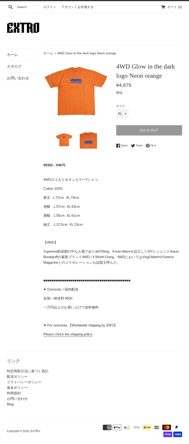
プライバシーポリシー (24, 382)
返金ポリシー (17, 387)
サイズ (120, 106)
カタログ (14, 66)
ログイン (49, 7)
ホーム (12, 55)
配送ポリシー (17, 376)
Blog (10, 404)
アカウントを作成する (77, 7)
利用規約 (14, 393)
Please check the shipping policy (67, 334)
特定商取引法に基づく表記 (27, 371)
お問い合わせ (18, 78)
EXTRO (35, 431)
